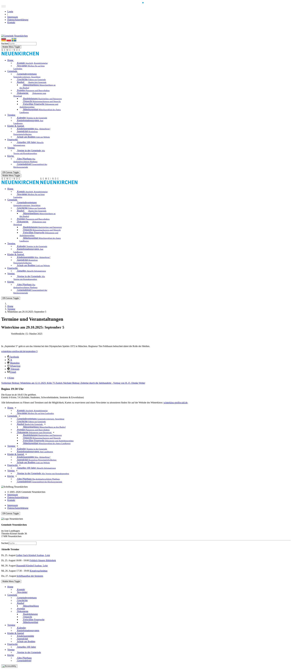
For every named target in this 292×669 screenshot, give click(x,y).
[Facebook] (2, 27)
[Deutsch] (3, 39)
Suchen (4, 43)
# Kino (10, 378)
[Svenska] (14, 39)
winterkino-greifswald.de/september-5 (19, 351)
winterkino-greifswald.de (175, 402)
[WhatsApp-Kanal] (2, 33)
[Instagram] (2, 30)
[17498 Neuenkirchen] (20, 55)
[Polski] (9, 39)
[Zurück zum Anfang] (3, 6)
